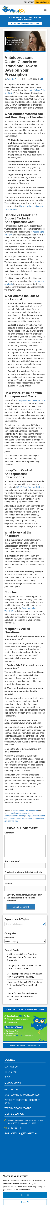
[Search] (44, 924)
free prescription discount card (31, 400)
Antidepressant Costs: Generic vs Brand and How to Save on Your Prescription (22, 957)
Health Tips (23, 810)
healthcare (33, 810)
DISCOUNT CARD (42, 2)
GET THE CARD (12, 1089)
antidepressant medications (22, 813)
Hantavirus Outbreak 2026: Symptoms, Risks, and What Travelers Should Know (24, 985)
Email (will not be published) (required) (23, 872)
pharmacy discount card (35, 818)
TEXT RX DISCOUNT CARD (17, 1108)
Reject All (25, 1202)
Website (8, 883)
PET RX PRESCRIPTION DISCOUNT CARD (22, 1101)
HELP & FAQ (10, 1071)
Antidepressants (11, 815)
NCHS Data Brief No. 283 (28, 487)
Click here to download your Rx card (25, 23)
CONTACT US (11, 1066)
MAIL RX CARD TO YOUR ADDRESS (22, 1094)
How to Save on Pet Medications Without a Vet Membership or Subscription (22, 996)
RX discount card (11, 821)
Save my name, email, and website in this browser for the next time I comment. (24, 898)
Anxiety (21, 815)
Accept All (25, 1195)
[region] (25, 1189)
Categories (9, 937)
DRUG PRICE (29, 2)
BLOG (7, 1077)
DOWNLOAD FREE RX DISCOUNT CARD (25, 1045)
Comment (9, 833)
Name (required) (12, 861)
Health (15, 810)
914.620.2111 (14, 1128)
